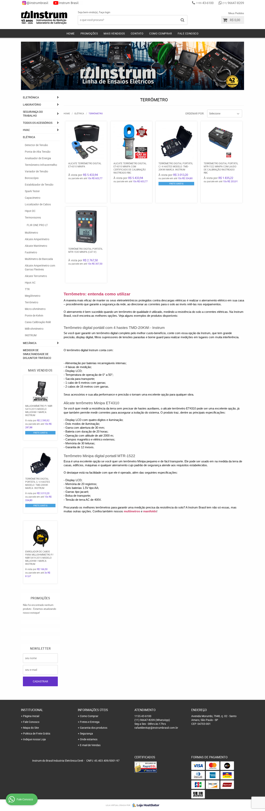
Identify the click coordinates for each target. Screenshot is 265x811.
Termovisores (33, 217)
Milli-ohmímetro (34, 328)
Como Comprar (160, 33)
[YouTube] (67, 3)
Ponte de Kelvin (34, 315)
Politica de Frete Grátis (36, 733)
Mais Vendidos (114, 33)
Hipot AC (30, 282)
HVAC (26, 130)
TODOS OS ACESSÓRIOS (37, 123)
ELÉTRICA (29, 137)
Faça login (104, 12)
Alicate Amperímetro (37, 239)
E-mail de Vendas (90, 745)
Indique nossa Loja (34, 739)
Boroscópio (32, 178)
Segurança (86, 733)
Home (71, 33)
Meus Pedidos (236, 13)
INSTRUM (30, 335)
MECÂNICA (29, 343)
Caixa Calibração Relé (38, 322)
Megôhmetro (32, 296)
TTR (27, 289)
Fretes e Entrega (90, 722)
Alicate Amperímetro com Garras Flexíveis (40, 267)
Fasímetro (31, 252)
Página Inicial (31, 716)
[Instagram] (36, 3)
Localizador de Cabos (38, 204)
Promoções (89, 33)
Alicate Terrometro (36, 276)
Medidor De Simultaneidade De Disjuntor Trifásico (37, 354)
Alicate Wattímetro (36, 246)
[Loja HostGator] (144, 805)
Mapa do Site (31, 727)
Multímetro (31, 232)
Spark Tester (32, 191)
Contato (137, 33)
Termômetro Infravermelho (41, 165)
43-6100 (205, 3)
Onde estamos (88, 739)
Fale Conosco (188, 33)
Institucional (32, 710)
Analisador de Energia (38, 158)
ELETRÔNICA (31, 97)
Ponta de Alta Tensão (37, 151)
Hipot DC (30, 211)
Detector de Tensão (36, 145)
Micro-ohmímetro (35, 309)
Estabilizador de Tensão (39, 184)
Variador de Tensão (36, 171)
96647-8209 (233, 3)
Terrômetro (31, 302)
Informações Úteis (93, 710)
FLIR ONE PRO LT (37, 225)
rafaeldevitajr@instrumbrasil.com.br (156, 727)
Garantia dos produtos (93, 727)
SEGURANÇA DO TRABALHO (33, 113)
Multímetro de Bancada (39, 259)
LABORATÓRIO (32, 104)
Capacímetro (32, 198)
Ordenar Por (194, 113)
